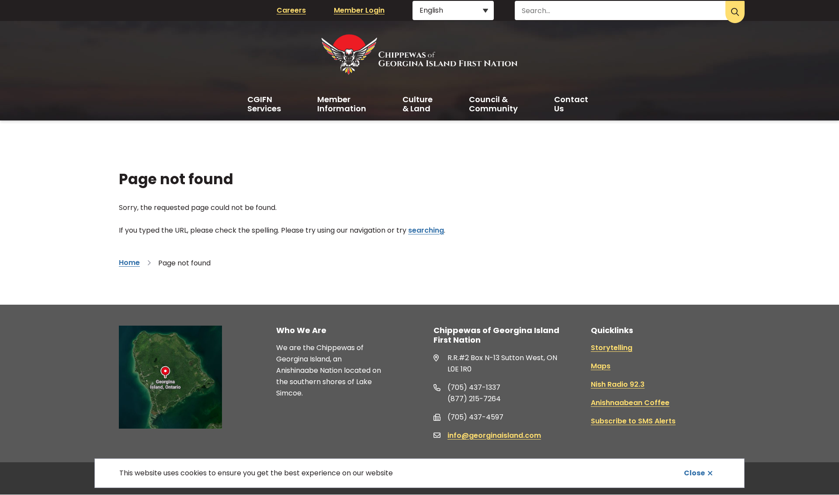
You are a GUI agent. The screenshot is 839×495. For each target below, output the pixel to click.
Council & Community (493, 104)
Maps (600, 366)
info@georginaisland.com (494, 435)
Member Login (359, 10)
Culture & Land (417, 104)
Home (129, 263)
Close (694, 473)
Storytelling (611, 348)
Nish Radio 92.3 (618, 384)
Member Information (341, 104)
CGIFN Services (264, 104)
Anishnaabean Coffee (630, 403)
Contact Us (571, 104)
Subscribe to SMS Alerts (633, 421)
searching (426, 230)
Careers (291, 10)
